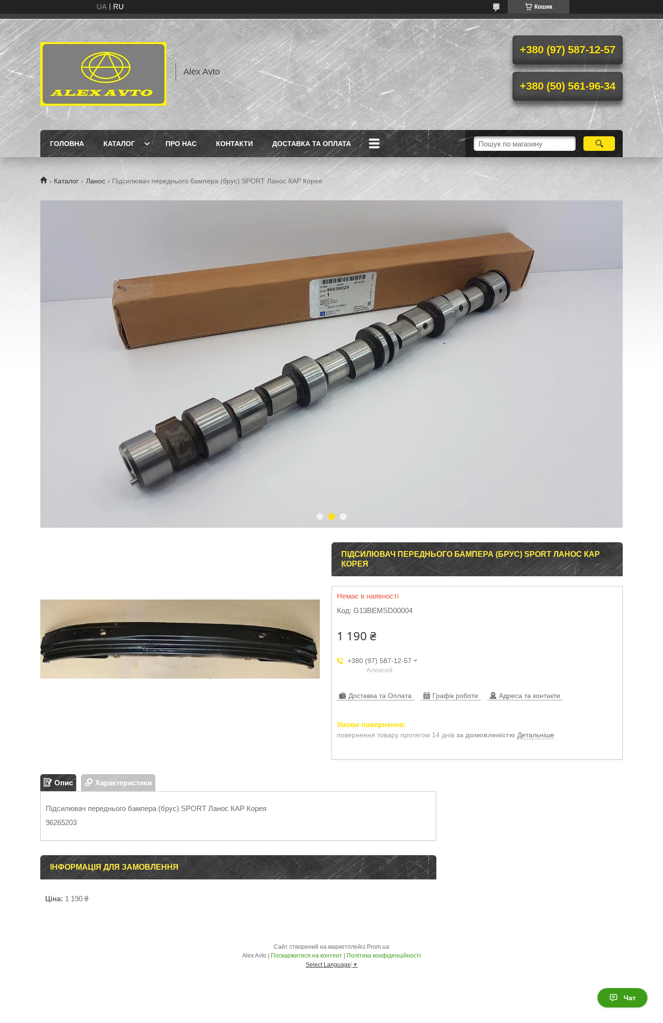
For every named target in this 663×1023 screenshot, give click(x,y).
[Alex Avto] (103, 72)
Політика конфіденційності (384, 955)
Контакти (234, 143)
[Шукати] (599, 143)
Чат (630, 998)
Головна (67, 143)
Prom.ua (378, 946)
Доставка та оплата (311, 143)
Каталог (119, 143)
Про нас (181, 143)
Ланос (95, 181)
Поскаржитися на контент (306, 955)
